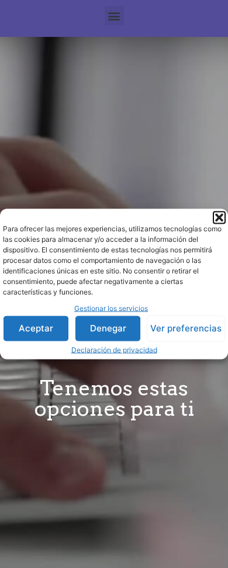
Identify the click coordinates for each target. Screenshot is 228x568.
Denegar (108, 328)
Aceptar (36, 328)
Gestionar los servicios (111, 308)
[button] (219, 218)
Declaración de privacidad (114, 349)
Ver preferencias (186, 328)
